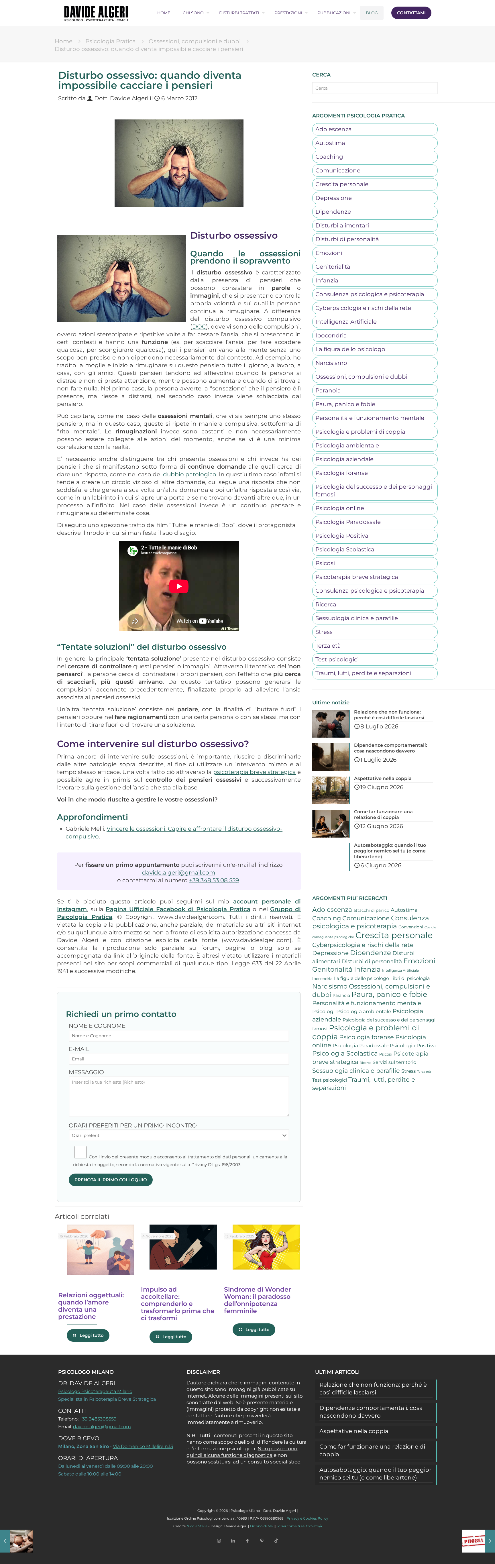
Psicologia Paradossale (348, 521)
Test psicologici (337, 659)
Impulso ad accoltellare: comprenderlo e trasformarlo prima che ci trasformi (178, 1304)
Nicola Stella (196, 1526)
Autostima (330, 142)
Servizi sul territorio (394, 1062)
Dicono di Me (261, 1526)
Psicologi (323, 1011)
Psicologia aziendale (344, 459)
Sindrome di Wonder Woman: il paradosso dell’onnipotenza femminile (257, 1300)
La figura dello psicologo (350, 349)
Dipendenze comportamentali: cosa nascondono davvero (371, 1411)
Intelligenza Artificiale (346, 321)
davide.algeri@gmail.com (178, 872)
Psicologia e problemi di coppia (360, 431)
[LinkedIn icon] (233, 1540)
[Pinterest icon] (262, 1540)
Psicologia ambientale (347, 445)
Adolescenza (333, 129)
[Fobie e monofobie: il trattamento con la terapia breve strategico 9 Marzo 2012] (478, 1541)
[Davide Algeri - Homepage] (96, 13)
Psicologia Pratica (110, 41)
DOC (199, 326)
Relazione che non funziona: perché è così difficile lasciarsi (373, 1388)
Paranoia (328, 390)
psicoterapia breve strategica (254, 772)
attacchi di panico (371, 910)
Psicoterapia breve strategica (356, 576)
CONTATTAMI (411, 12)
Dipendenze (333, 211)
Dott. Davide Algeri (121, 98)
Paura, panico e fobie (345, 404)
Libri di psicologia (410, 978)
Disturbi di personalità (347, 239)
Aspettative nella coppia (353, 1431)
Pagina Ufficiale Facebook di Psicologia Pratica (178, 909)
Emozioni (328, 252)
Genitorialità (332, 266)
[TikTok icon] (276, 1540)
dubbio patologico (189, 474)
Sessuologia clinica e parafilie (356, 618)
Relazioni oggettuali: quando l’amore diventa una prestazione (91, 1306)
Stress (324, 631)
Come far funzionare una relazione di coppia (372, 1450)
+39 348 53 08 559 (214, 880)
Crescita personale (341, 184)
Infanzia (326, 280)
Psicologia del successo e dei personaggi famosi (373, 490)
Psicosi (325, 563)
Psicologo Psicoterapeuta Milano (95, 1391)
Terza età (328, 645)
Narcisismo (331, 362)
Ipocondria (331, 335)
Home (63, 41)
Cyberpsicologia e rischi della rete (363, 307)
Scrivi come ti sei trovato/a (299, 1526)
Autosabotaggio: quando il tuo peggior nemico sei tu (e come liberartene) (375, 1473)
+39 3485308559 (98, 1419)
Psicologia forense (341, 472)
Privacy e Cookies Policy (307, 1518)
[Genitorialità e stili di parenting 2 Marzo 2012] (16, 1541)
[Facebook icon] (247, 1540)
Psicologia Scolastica (344, 549)
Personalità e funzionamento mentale (369, 417)
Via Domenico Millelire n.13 (143, 1446)
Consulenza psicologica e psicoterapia (369, 294)
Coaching (329, 156)
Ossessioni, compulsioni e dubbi (195, 41)
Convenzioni (410, 927)
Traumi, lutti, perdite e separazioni (363, 673)
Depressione (333, 197)
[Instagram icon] (219, 1540)
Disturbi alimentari (342, 225)
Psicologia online (339, 508)
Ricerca (325, 604)
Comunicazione (337, 170)
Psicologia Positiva (341, 535)
